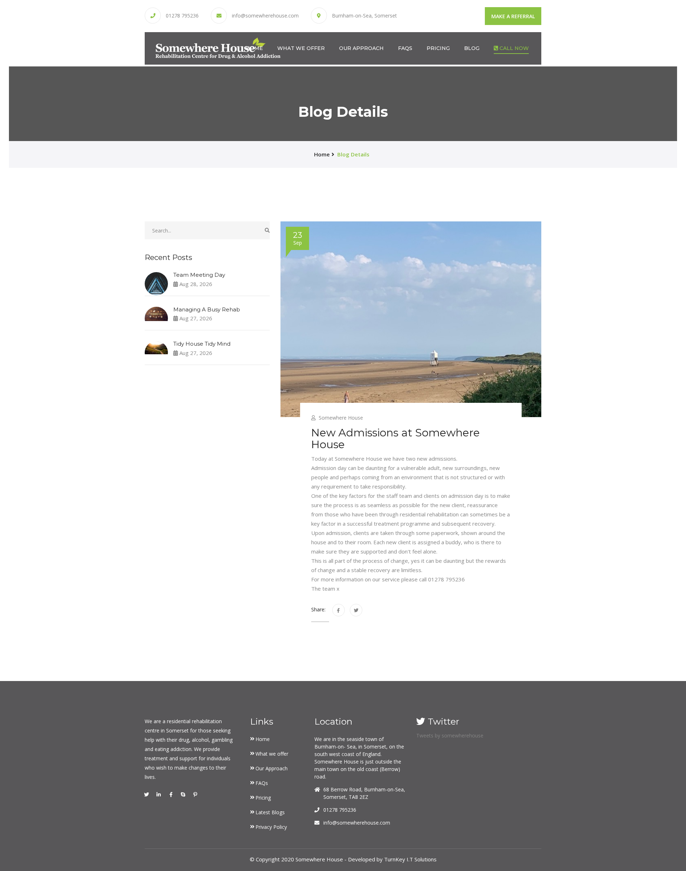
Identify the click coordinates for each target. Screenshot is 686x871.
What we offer (301, 48)
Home (254, 48)
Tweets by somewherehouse (449, 735)
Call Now (513, 48)
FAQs (405, 48)
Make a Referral (513, 16)
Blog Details (353, 154)
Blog (471, 48)
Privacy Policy (271, 827)
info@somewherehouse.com (265, 15)
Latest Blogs (270, 812)
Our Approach (361, 48)
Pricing (438, 48)
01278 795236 (182, 15)
